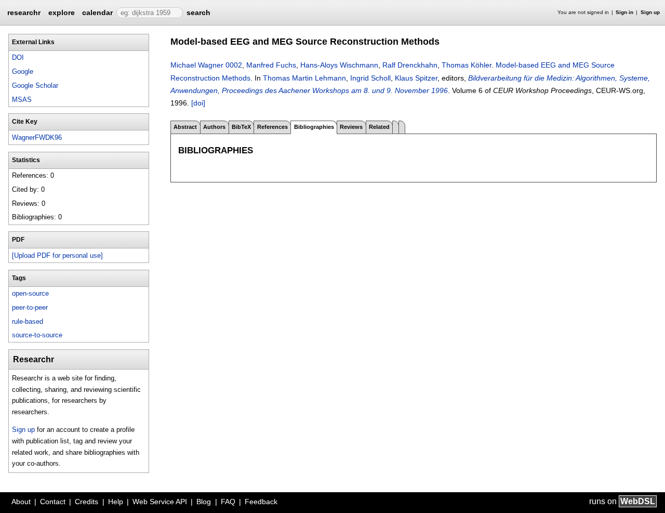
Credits (86, 501)
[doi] (198, 103)
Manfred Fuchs (271, 65)
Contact (52, 501)
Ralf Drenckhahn (409, 65)
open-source (30, 293)
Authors (214, 127)
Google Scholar (35, 85)
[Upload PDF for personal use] (57, 255)
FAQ (228, 501)
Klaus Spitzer (416, 78)
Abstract (185, 127)
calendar (97, 12)
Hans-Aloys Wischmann (339, 65)
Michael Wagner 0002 (206, 65)
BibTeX (241, 127)
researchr (24, 12)
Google (22, 71)
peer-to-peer (30, 307)
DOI (18, 57)
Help (115, 501)
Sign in (624, 12)
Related (379, 127)
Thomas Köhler (466, 65)
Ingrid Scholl (370, 78)
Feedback (261, 501)
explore (61, 12)
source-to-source (37, 335)
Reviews (351, 127)
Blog (203, 501)
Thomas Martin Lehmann (304, 78)
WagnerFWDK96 (37, 137)
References (272, 127)
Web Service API (159, 501)
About (21, 501)
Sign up (650, 12)
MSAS (22, 99)
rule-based (27, 321)
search (198, 12)
